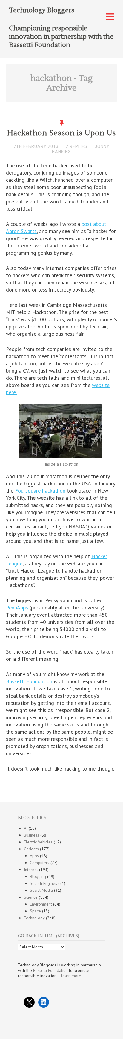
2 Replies (76, 146)
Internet (31, 869)
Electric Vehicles (38, 842)
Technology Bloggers (41, 10)
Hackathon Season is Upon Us (61, 133)
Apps (34, 855)
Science (31, 897)
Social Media (41, 890)
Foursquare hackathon (40, 490)
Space (35, 911)
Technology (34, 918)
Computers (39, 862)
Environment (41, 904)
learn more (71, 975)
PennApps (18, 607)
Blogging (38, 876)
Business (31, 835)
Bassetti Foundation (29, 681)
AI (25, 828)
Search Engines (43, 883)
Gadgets (31, 849)
